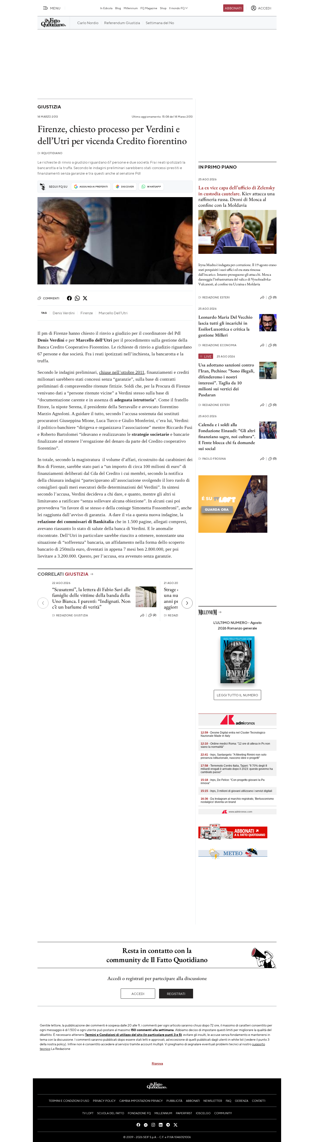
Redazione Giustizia (70, 615)
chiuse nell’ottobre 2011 (121, 372)
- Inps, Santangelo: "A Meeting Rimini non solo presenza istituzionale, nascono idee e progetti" (233, 756)
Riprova (157, 1063)
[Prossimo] (187, 603)
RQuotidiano (49, 153)
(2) (154, 615)
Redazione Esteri (214, 297)
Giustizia (49, 107)
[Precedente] (43, 603)
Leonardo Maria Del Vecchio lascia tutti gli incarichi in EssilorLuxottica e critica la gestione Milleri (225, 326)
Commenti (51, 298)
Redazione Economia (217, 345)
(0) (275, 297)
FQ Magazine (148, 8)
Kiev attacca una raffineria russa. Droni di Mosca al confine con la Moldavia (236, 196)
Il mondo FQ (177, 8)
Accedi (138, 994)
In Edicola (106, 8)
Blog (118, 8)
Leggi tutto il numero (237, 695)
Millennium (131, 8)
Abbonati (233, 8)
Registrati (176, 994)
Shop (163, 8)
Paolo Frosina (212, 458)
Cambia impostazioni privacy (141, 1100)
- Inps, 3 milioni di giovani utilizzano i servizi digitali (236, 791)
